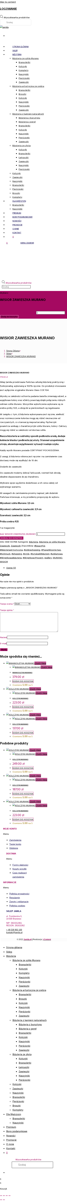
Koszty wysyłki (19, 869)
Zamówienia (15, 840)
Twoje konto (15, 844)
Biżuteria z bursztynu (30, 1024)
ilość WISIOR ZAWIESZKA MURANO (18, 312)
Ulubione (13, 848)
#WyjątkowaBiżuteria (11, 557)
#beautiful (39, 545)
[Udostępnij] (7, 1195)
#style (26, 554)
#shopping (17, 554)
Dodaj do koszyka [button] (23, 681)
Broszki (23, 999)
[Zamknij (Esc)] (9, 1195)
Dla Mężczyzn (13, 1114)
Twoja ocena (7, 604)
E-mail (3, 643)
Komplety (24, 973)
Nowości (10, 1136)
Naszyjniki (24, 977)
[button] (18, 834)
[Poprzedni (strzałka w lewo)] (1, 1199)
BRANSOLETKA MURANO (22, 672)
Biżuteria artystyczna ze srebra (29, 990)
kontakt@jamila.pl (14, 932)
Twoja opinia (7, 610)
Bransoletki (25, 964)
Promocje (11, 1140)
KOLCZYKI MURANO (20, 698)
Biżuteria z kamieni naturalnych (29, 1020)
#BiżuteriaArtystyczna (11, 550)
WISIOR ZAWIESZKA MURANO (21, 356)
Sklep (9, 952)
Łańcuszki (24, 1067)
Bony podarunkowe (16, 1131)
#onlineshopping (32, 550)
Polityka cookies (17, 905)
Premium (11, 1127)
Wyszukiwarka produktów (17, 17)
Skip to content (8, 2)
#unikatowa (56, 554)
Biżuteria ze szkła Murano (52, 542)
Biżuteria (33, 542)
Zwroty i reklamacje (19, 901)
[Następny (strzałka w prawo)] (4, 1199)
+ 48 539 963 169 (14, 930)
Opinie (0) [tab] (11, 568)
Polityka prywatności (19, 893)
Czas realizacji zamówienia (19, 874)
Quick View (40, 663)
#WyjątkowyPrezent (33, 557)
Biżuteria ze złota (21, 1054)
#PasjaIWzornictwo (51, 550)
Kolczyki (23, 969)
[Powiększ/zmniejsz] (1, 1195)
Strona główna (14, 947)
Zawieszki (5, 545)
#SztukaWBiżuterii (40, 554)
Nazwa (3, 637)
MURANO (57, 557)
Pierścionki (24, 982)
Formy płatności (20, 865)
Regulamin (14, 897)
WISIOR (4, 561)
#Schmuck (5, 554)
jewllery (48, 557)
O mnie (10, 1144)
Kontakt (10, 1148)
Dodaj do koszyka (9, 317)
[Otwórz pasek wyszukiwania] (39, 275)
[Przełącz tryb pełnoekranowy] (4, 1195)
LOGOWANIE (8, 8)
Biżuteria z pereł (27, 1029)
